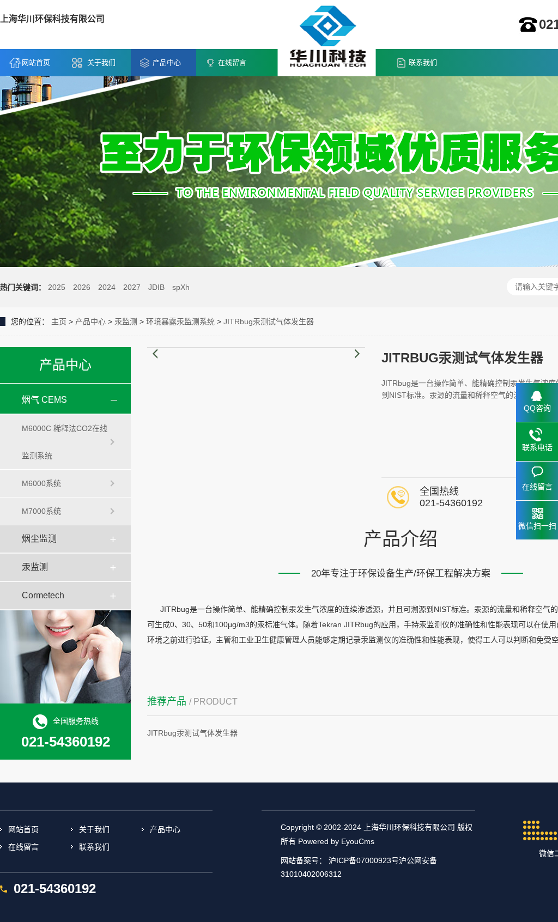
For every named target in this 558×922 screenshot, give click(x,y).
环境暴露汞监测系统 (180, 321)
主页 (58, 321)
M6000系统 (41, 483)
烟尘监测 (39, 538)
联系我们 (423, 62)
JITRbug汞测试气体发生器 (268, 321)
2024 (107, 287)
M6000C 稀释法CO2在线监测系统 (64, 442)
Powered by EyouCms (335, 841)
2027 (132, 287)
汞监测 (125, 321)
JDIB (156, 287)
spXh (181, 287)
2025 (56, 287)
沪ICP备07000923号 (364, 860)
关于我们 (101, 62)
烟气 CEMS (44, 399)
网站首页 (36, 62)
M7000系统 (41, 511)
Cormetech (43, 595)
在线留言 (232, 62)
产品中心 (167, 62)
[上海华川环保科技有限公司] (327, 37)
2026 (81, 287)
